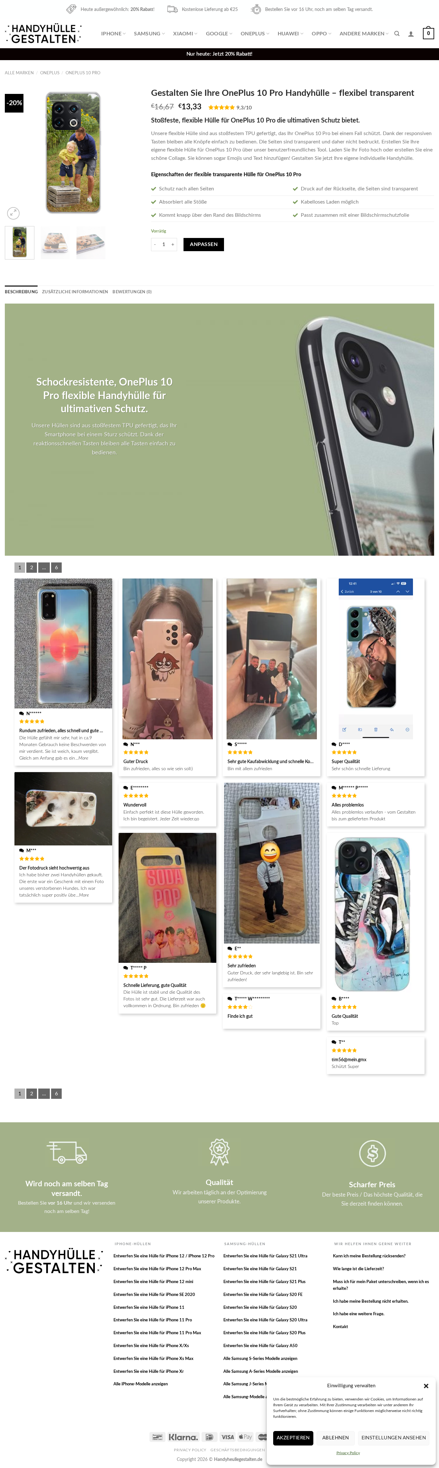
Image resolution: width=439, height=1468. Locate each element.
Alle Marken (19, 73)
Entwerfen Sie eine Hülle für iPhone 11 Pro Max (157, 1333)
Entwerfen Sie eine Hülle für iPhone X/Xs (151, 1346)
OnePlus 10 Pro (83, 73)
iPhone (111, 33)
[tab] (21, 292)
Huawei (288, 33)
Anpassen (204, 244)
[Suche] (396, 33)
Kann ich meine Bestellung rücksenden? (369, 1256)
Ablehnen (335, 1438)
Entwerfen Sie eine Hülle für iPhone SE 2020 (154, 1295)
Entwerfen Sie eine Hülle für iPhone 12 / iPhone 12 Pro (163, 1256)
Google (217, 33)
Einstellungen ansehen (394, 1438)
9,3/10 (244, 107)
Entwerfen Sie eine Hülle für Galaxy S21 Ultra (265, 1256)
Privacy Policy (348, 1453)
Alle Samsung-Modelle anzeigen (252, 1397)
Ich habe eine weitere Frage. (358, 1314)
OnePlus (253, 33)
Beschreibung (21, 292)
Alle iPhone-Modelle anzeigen (140, 1384)
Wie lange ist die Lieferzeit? (358, 1269)
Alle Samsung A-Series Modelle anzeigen (260, 1372)
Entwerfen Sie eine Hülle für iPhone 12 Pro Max (157, 1269)
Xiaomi (183, 33)
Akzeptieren (293, 1438)
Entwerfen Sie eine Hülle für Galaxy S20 (260, 1308)
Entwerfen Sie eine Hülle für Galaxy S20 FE (262, 1295)
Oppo (319, 33)
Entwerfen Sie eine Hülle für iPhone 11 (148, 1308)
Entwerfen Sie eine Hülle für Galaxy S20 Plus (264, 1333)
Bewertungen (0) (132, 292)
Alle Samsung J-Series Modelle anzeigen (260, 1384)
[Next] (131, 152)
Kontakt (340, 1327)
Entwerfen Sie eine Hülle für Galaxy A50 (260, 1346)
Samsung (147, 33)
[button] (426, 1386)
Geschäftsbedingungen (238, 1450)
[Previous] (16, 152)
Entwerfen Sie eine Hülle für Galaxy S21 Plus (264, 1282)
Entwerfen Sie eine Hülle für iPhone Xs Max (153, 1359)
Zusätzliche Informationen (75, 292)
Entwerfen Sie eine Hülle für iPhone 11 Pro (152, 1320)
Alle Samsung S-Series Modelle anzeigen (260, 1359)
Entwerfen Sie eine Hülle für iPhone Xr (148, 1372)
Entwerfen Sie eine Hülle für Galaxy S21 (260, 1269)
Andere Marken (362, 33)
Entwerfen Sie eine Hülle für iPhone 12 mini (153, 1282)
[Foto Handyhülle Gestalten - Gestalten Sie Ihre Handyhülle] (44, 33)
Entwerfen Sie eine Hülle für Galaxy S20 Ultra (265, 1320)
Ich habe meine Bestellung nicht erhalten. (370, 1301)
